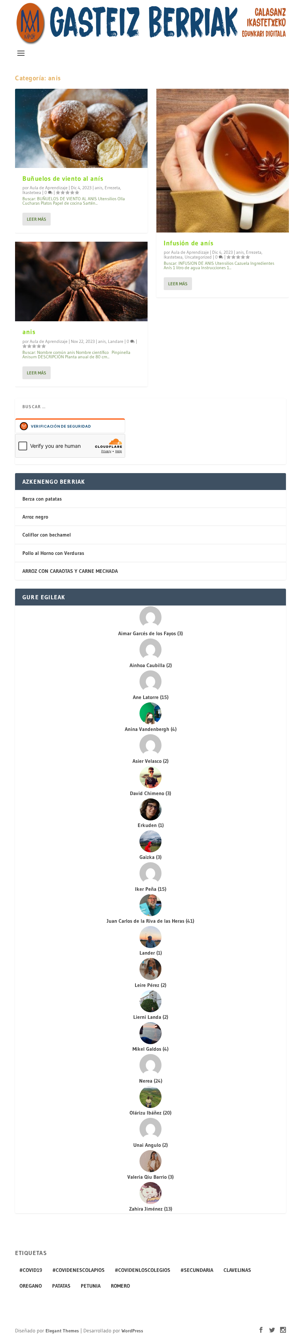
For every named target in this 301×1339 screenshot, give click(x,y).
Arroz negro (35, 516)
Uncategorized (198, 257)
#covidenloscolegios (142, 1270)
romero (120, 1286)
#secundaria (197, 1270)
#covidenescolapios (78, 1270)
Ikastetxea (31, 192)
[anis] (81, 281)
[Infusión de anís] (222, 161)
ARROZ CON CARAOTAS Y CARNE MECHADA (70, 571)
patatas (61, 1286)
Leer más (36, 219)
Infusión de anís (188, 243)
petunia (91, 1286)
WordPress (132, 1330)
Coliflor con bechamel (46, 534)
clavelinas (237, 1270)
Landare (115, 341)
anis (98, 187)
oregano (30, 1286)
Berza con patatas (42, 498)
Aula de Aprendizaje (49, 187)
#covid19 (30, 1270)
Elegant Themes (62, 1330)
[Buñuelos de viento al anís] (81, 128)
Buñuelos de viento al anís (62, 179)
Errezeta (112, 187)
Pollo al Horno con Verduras (53, 553)
